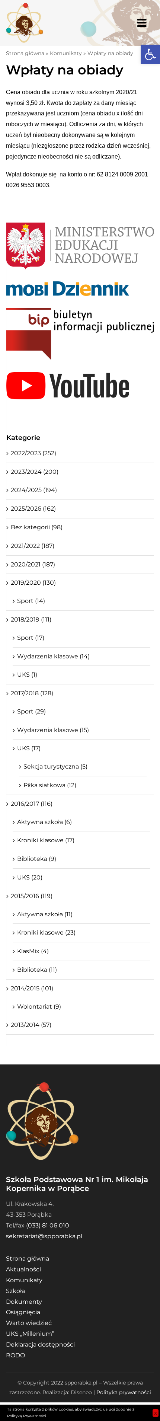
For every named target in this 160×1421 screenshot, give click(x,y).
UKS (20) (29, 877)
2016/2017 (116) (31, 803)
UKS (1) (27, 674)
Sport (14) (31, 600)
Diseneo (81, 1392)
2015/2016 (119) (31, 896)
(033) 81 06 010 (47, 1225)
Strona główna (25, 53)
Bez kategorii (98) (37, 527)
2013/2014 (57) (31, 1024)
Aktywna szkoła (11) (45, 914)
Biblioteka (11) (37, 969)
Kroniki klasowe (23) (46, 932)
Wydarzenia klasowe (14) (53, 656)
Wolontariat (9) (39, 1006)
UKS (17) (29, 748)
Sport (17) (30, 637)
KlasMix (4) (33, 951)
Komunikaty (66, 53)
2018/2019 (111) (31, 619)
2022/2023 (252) (33, 453)
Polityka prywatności (123, 1392)
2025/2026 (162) (33, 508)
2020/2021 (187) (33, 564)
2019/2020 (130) (33, 582)
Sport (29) (31, 711)
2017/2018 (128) (32, 693)
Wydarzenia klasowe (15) (53, 730)
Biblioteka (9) (36, 858)
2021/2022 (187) (32, 545)
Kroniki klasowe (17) (45, 840)
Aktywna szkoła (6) (44, 822)
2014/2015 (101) (32, 988)
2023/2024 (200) (34, 471)
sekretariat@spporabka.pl (44, 1236)
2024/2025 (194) (34, 490)
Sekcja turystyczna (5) (55, 766)
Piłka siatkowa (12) (49, 785)
